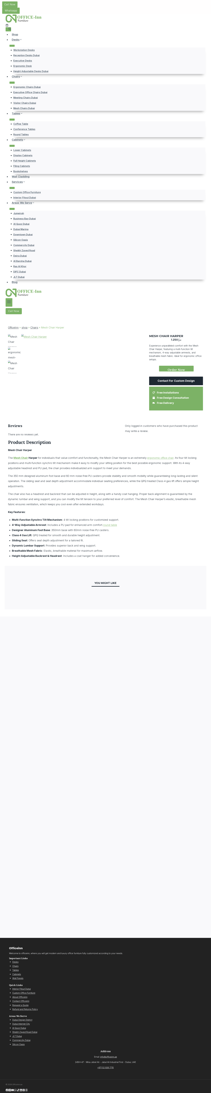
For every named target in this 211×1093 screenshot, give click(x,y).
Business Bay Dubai (24, 218)
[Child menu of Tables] (12, 120)
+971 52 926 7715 (105, 1067)
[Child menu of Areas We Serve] (12, 209)
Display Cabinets (22, 155)
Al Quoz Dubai (21, 223)
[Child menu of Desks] (12, 46)
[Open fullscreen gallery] (72, 399)
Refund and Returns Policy (25, 1009)
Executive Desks (22, 60)
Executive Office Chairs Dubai (30, 92)
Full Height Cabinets (24, 160)
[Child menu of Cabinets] (12, 146)
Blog (15, 282)
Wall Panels (17, 978)
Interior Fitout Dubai (24, 197)
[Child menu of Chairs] (12, 83)
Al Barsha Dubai (22, 260)
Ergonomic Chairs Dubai (27, 86)
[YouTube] (12, 1090)
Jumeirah (18, 213)
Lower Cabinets (22, 150)
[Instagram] (9, 1090)
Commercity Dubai (23, 245)
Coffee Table (20, 123)
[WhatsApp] (15, 1090)
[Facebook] (7, 1090)
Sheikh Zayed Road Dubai (24, 1032)
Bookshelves (20, 171)
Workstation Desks (24, 50)
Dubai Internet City (21, 1023)
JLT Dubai (19, 276)
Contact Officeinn (20, 1001)
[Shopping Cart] (7, 25)
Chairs (34, 327)
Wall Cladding (21, 176)
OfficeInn (13, 327)
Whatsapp (11, 10)
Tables (15, 970)
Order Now (176, 369)
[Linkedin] (21, 1090)
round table (110, 524)
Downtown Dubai (23, 234)
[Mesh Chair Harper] (48, 367)
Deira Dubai (20, 255)
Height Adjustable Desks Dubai (30, 71)
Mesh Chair (20, 457)
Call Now (9, 4)
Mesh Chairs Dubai (24, 108)
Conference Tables (24, 129)
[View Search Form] (8, 29)
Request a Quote (20, 1005)
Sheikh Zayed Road (24, 250)
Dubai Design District (22, 1019)
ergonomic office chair (160, 457)
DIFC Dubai (19, 271)
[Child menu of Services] (12, 188)
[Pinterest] (23, 1090)
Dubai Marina (20, 229)
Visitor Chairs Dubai (24, 102)
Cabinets (16, 974)
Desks (15, 962)
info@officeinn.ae (108, 1057)
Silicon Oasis (20, 239)
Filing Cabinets (21, 166)
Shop (15, 34)
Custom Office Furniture (27, 192)
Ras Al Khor (19, 266)
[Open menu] (9, 302)
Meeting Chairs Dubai (25, 97)
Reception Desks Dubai (26, 55)
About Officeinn (19, 997)
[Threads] (26, 1090)
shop (25, 327)
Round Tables (21, 134)
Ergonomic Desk (22, 66)
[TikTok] (18, 1090)
